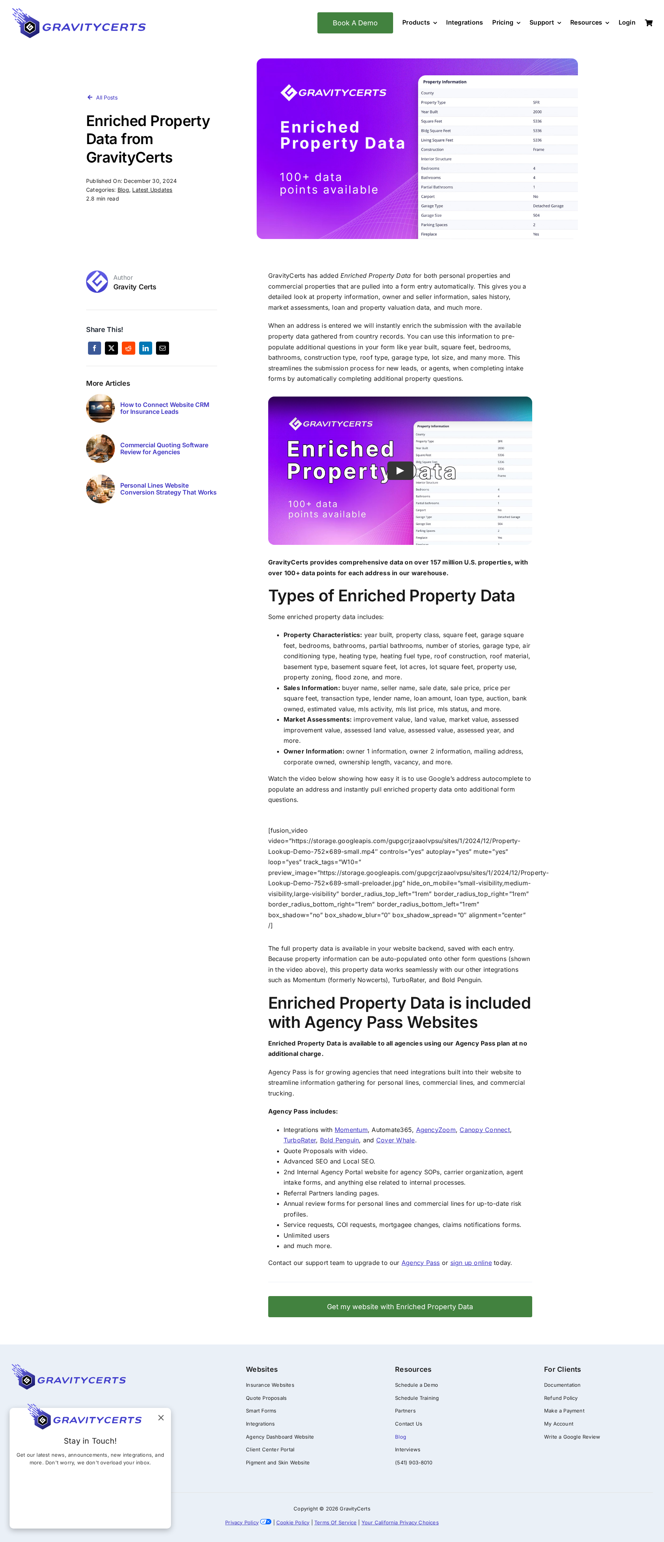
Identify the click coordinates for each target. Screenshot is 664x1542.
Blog (123, 189)
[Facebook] (94, 348)
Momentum (351, 1130)
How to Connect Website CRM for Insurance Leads (164, 408)
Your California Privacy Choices (400, 1522)
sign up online (471, 1262)
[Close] (161, 1418)
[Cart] (648, 23)
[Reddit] (128, 348)
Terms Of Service (335, 1522)
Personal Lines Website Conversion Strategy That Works (168, 488)
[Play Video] (400, 470)
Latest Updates (152, 189)
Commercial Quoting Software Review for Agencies (164, 448)
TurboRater (300, 1140)
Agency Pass (421, 1262)
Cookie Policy (293, 1522)
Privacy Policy (242, 1522)
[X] (111, 348)
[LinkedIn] (145, 348)
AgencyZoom (436, 1130)
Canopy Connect (485, 1130)
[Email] (162, 348)
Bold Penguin (339, 1140)
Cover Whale (395, 1140)
